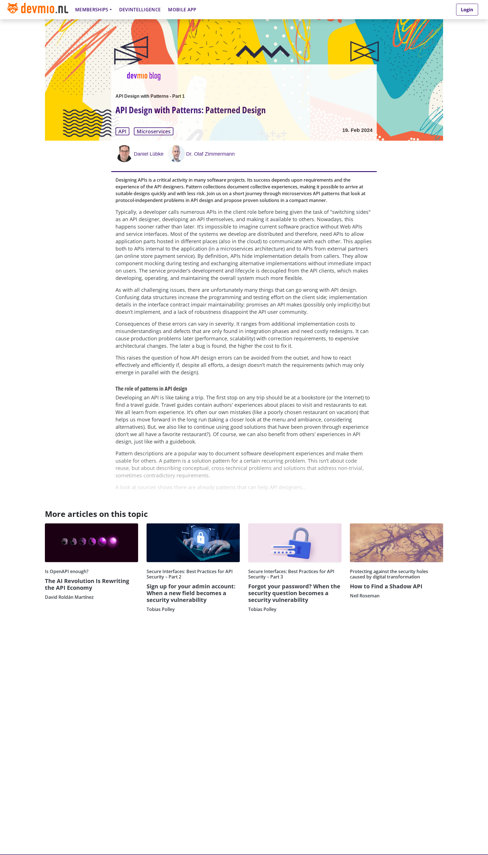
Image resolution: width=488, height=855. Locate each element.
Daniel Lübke (149, 154)
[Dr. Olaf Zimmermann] (177, 153)
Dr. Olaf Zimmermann (210, 154)
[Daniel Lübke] (125, 153)
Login (467, 9)
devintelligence (140, 9)
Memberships (91, 9)
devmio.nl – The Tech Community (37, 9)
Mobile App (182, 9)
